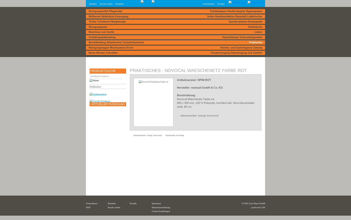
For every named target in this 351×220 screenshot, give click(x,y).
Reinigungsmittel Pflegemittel (105, 11)
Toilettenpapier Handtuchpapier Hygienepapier (236, 11)
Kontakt (221, 4)
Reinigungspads (98, 27)
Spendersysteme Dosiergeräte (245, 21)
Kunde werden (106, 4)
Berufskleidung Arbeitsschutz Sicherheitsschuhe (116, 42)
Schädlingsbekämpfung (102, 37)
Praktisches (255, 42)
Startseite (93, 4)
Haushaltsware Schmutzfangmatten (242, 37)
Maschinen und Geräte (101, 32)
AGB (88, 207)
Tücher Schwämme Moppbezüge (107, 21)
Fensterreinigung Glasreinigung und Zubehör (236, 52)
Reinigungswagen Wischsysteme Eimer (111, 47)
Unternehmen (91, 203)
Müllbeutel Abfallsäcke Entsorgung (108, 16)
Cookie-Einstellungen (161, 211)
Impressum (156, 203)
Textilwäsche (255, 27)
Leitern (258, 32)
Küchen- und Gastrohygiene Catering (241, 47)
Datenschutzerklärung (161, 207)
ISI (264, 207)
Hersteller (120, 4)
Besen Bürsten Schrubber (103, 52)
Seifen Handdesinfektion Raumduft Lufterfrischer (234, 16)
